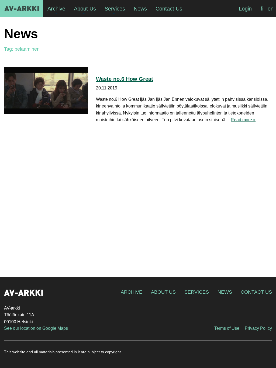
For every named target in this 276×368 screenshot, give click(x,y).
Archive (131, 292)
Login (245, 9)
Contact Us (256, 292)
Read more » (243, 119)
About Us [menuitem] (85, 9)
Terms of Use (226, 328)
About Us (163, 292)
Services (196, 292)
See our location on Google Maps (36, 328)
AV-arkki (21, 8)
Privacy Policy (258, 328)
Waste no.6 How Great (124, 79)
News (225, 292)
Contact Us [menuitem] (169, 9)
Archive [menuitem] (56, 9)
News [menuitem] (140, 9)
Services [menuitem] (115, 9)
